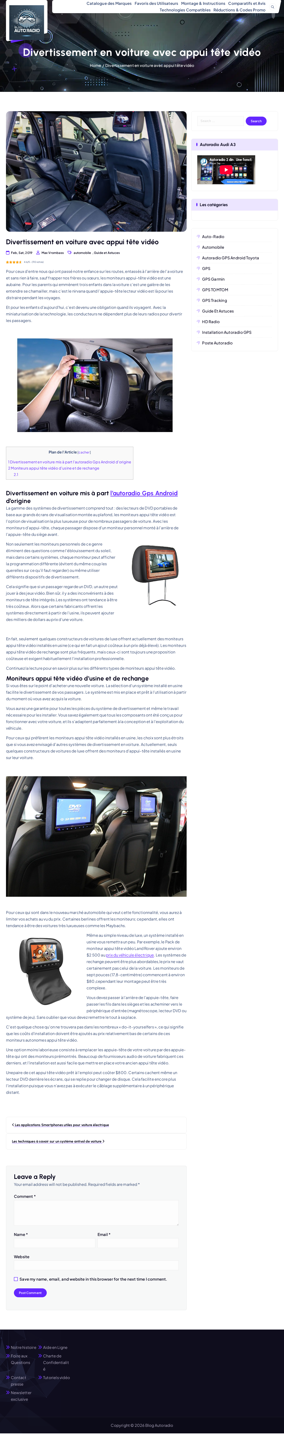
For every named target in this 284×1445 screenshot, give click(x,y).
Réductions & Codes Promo (239, 9)
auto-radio (213, 236)
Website (21, 1256)
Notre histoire (23, 1347)
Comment (25, 1196)
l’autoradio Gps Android (144, 493)
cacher (84, 452)
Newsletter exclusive (21, 1395)
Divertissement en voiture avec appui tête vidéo (149, 65)
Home (95, 65)
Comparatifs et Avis (246, 3)
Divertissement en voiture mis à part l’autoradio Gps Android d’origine (69, 461)
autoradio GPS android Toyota (230, 257)
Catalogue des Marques (109, 3)
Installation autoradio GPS (227, 332)
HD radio (211, 321)
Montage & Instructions (203, 3)
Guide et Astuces (107, 253)
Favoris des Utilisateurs (156, 3)
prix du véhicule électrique (130, 954)
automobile (82, 253)
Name (21, 1234)
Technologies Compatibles (185, 9)
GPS (206, 268)
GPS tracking (214, 300)
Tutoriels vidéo (56, 1377)
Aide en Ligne (55, 1347)
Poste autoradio (217, 342)
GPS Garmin (213, 279)
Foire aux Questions (20, 1359)
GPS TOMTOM (215, 289)
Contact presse (18, 1380)
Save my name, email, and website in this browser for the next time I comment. (93, 1279)
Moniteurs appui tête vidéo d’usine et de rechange (53, 468)
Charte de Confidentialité (56, 1362)
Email (104, 1234)
